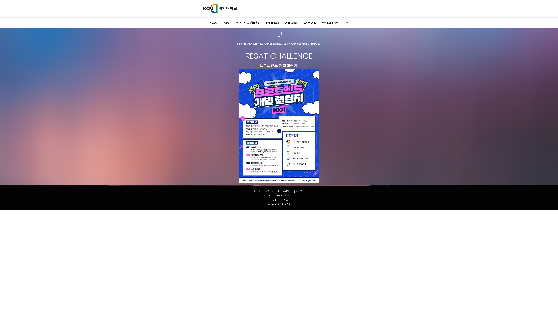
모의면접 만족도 (330, 22)
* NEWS (212, 22)
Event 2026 (272, 22)
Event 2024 (309, 22)
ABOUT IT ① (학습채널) (247, 22)
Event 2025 (291, 22)
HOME (226, 22)
